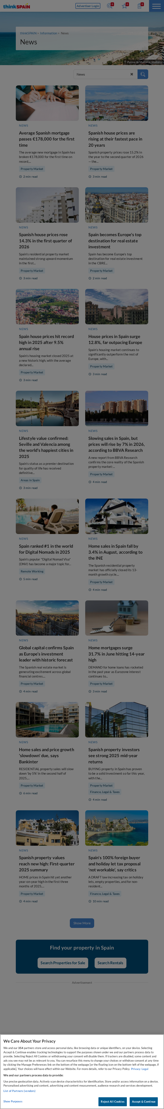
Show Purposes (12, 1101)
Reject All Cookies (112, 1101)
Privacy (136, 1069)
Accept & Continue (143, 1101)
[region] (82, 1071)
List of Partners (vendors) (19, 1091)
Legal (145, 1069)
